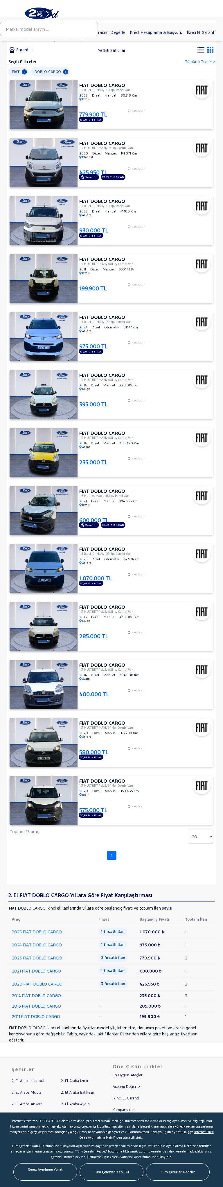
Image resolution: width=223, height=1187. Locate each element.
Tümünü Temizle (200, 61)
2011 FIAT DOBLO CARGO (36, 1016)
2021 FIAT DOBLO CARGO (36, 971)
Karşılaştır (138, 110)
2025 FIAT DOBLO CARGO (37, 932)
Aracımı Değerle (110, 32)
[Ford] (48, 13)
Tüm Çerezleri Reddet (178, 1172)
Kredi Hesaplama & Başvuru (156, 32)
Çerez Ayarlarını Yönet (45, 1169)
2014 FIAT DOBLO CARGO (36, 995)
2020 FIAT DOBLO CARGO (37, 984)
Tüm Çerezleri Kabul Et (111, 1172)
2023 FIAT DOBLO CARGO (37, 958)
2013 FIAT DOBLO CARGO (36, 1006)
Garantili (23, 49)
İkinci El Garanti (201, 32)
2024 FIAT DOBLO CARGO (37, 945)
